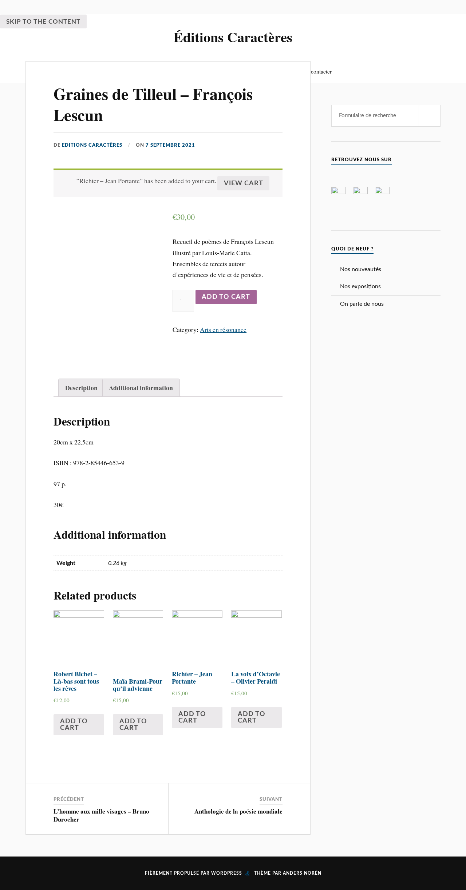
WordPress (226, 873)
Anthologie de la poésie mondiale (238, 811)
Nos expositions (360, 286)
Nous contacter (314, 71)
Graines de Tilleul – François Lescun (153, 104)
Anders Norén (302, 873)
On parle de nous (362, 304)
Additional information (141, 387)
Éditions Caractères (233, 37)
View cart (243, 183)
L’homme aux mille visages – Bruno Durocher (101, 815)
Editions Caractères (92, 145)
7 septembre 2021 (170, 145)
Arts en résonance (223, 329)
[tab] (81, 388)
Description (81, 387)
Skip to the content (43, 22)
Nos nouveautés (360, 269)
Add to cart (226, 297)
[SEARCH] (430, 116)
